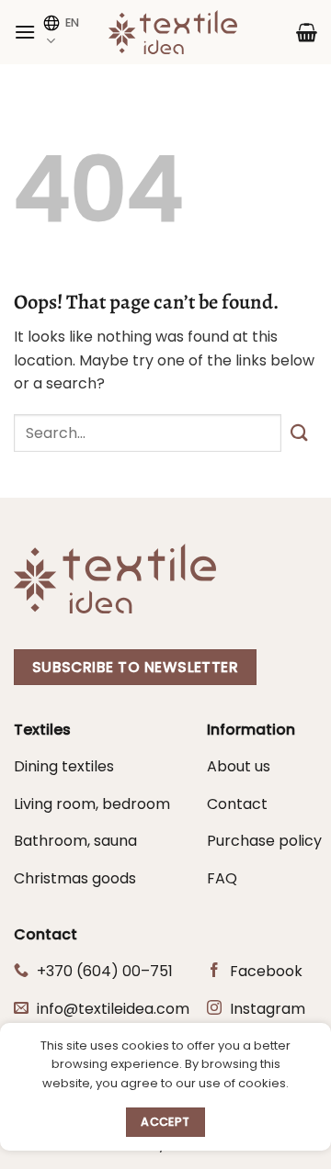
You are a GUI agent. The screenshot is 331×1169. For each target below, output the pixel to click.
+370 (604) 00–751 (105, 971)
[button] (25, 31)
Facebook (266, 971)
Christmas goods (75, 878)
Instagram (267, 1008)
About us (238, 766)
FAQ (222, 878)
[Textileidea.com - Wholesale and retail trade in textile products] (172, 32)
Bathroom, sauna (75, 840)
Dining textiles (64, 766)
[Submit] (299, 433)
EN (72, 22)
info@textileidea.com (113, 1008)
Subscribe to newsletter (135, 667)
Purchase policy (264, 840)
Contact (237, 804)
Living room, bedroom (92, 804)
